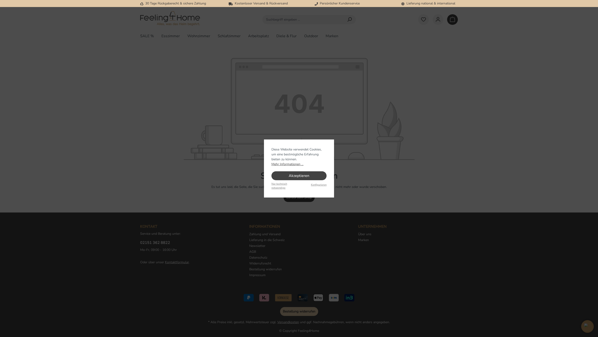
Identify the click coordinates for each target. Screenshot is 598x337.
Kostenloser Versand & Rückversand (260, 3)
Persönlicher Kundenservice (339, 3)
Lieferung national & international (430, 3)
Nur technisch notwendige (279, 186)
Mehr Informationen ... (287, 164)
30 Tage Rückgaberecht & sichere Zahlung (174, 3)
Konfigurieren (319, 185)
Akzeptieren (299, 175)
